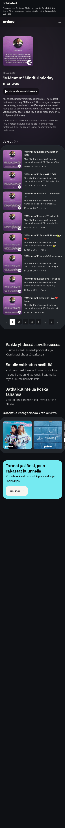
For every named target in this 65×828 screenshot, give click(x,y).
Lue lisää (7, 14)
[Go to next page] (58, 322)
